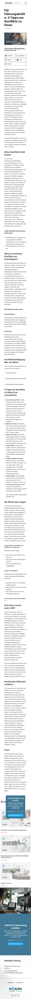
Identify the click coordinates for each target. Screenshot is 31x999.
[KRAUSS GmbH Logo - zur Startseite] (8, 3)
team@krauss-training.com (15, 972)
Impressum (11, 982)
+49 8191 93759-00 (12, 971)
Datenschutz (20, 982)
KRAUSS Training (17, 3)
